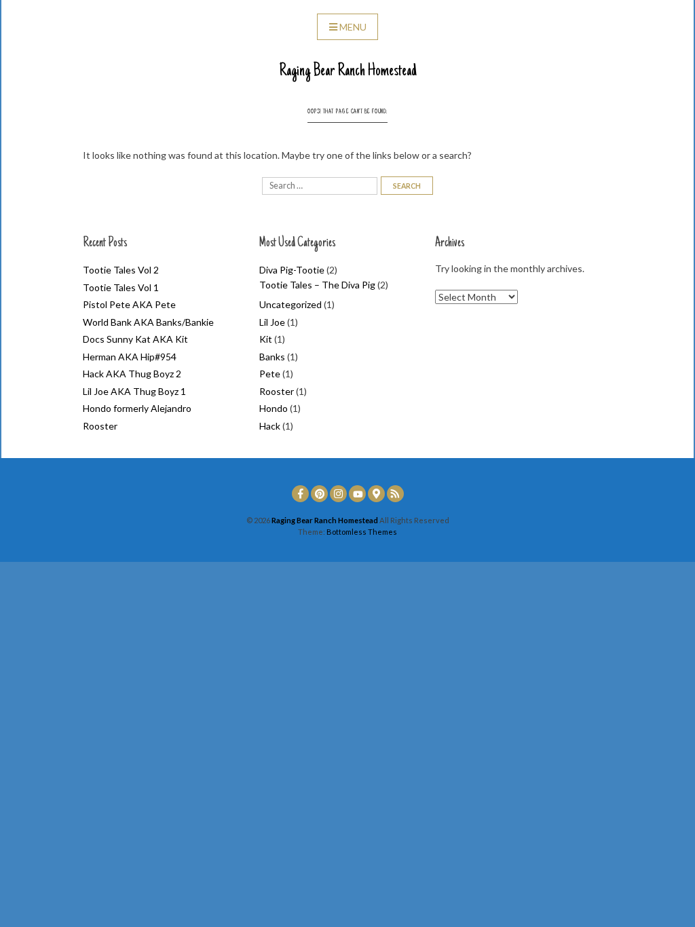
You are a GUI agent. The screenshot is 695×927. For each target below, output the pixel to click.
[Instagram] (338, 493)
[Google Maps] (376, 493)
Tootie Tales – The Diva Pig (317, 284)
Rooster (100, 426)
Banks (272, 356)
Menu (353, 27)
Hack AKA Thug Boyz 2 (132, 373)
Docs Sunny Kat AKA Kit (135, 339)
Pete (269, 373)
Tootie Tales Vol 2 (121, 270)
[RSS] (395, 493)
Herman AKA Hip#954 (129, 356)
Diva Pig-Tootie (291, 270)
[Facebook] (300, 493)
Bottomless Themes (361, 531)
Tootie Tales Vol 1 (121, 287)
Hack (269, 426)
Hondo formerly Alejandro (137, 408)
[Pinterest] (319, 493)
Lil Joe (272, 322)
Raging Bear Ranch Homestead (348, 71)
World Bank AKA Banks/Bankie (148, 322)
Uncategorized (290, 304)
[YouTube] (357, 493)
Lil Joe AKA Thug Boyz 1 (134, 391)
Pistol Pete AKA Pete (129, 304)
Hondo (273, 408)
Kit (265, 339)
